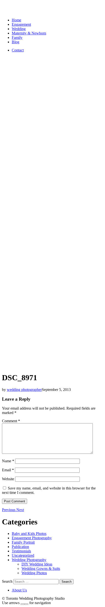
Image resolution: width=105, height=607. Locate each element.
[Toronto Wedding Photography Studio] (7, 12)
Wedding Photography (29, 560)
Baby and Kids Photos (29, 533)
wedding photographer (24, 390)
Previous (9, 510)
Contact (18, 50)
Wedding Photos (34, 573)
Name (8, 461)
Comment (11, 421)
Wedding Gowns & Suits (40, 568)
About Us (19, 590)
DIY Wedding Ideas (36, 564)
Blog (15, 42)
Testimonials (21, 551)
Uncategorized (23, 555)
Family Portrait (23, 542)
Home (16, 20)
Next (20, 510)
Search (7, 581)
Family (17, 37)
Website (8, 479)
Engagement (21, 24)
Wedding (19, 29)
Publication (20, 547)
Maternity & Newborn (29, 33)
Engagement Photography (32, 538)
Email (8, 470)
